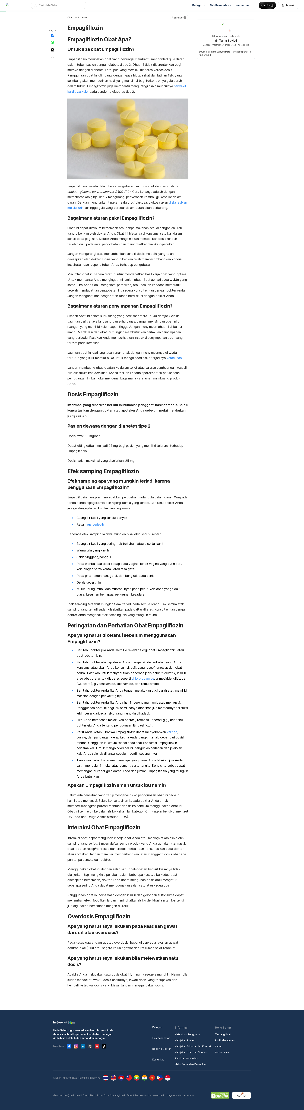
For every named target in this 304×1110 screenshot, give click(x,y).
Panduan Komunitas (186, 1058)
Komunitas (158, 1059)
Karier (218, 1046)
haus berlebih (94, 524)
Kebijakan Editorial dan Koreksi (193, 1046)
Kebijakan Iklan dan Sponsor (191, 1052)
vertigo (172, 732)
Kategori (157, 1027)
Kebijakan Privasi (185, 1040)
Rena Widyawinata (220, 51)
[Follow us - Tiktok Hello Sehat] (104, 1046)
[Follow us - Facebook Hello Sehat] (69, 1046)
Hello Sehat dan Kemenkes (191, 1064)
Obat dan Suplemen (77, 17)
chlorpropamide (143, 678)
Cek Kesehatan (161, 1038)
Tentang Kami (223, 1034)
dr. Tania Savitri (226, 40)
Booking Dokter (161, 1048)
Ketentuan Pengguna (187, 1034)
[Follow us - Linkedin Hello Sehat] (83, 1046)
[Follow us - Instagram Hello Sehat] (76, 1046)
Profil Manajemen (225, 1040)
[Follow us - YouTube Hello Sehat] (97, 1046)
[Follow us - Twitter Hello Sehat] (90, 1046)
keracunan (174, 358)
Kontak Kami (222, 1052)
